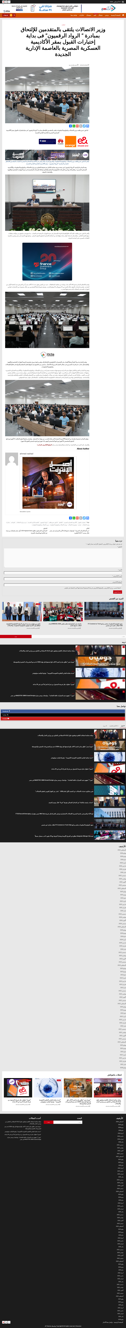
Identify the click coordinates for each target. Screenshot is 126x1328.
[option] (63, 651)
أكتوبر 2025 (122, 882)
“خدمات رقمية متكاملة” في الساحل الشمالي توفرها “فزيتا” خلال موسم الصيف (71, 802)
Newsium (78, 1326)
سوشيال (88, 15)
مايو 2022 (123, 1013)
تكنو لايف (13, 522)
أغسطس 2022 (122, 1003)
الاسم (120, 570)
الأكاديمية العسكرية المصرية (70, 522)
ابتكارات (81, 15)
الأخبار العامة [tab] (113, 726)
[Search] (14, 15)
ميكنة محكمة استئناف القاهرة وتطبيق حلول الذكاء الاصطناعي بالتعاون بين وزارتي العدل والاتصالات (65, 735)
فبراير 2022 (122, 1023)
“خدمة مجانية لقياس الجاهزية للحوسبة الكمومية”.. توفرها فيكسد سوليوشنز (53, 662)
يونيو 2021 (123, 1048)
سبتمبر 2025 (122, 885)
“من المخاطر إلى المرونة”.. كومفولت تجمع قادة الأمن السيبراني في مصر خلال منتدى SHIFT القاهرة (69, 530)
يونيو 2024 (123, 933)
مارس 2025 (122, 904)
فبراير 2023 (122, 984)
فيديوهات (5, 15)
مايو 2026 (123, 859)
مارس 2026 (122, 866)
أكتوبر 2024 (122, 920)
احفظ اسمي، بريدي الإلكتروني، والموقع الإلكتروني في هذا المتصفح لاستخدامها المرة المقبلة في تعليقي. (92, 588)
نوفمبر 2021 (122, 1032)
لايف (95, 15)
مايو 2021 (123, 1051)
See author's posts (25, 511)
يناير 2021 (123, 1064)
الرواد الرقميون (43, 522)
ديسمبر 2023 (122, 952)
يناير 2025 (123, 910)
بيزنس (107, 15)
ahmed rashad (84, 65)
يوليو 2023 (123, 968)
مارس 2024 (122, 942)
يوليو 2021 (123, 1045)
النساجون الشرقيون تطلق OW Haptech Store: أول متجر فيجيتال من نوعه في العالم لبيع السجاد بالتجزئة (26, 530)
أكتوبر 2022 (122, 997)
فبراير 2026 (122, 869)
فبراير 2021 (122, 1061)
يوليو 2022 (123, 1007)
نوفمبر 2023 (122, 955)
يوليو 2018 (123, 1067)
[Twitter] (6, 2)
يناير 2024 (123, 949)
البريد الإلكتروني (117, 576)
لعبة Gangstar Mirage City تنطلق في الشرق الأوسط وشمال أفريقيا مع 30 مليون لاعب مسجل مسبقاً (64, 836)
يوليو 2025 (123, 891)
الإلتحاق (61, 522)
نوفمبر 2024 (122, 917)
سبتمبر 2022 (122, 1000)
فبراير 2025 (122, 907)
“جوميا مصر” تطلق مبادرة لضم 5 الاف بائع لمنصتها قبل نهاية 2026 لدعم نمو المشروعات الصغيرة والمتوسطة (44, 651)
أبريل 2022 (123, 1016)
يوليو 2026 (123, 853)
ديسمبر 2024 (122, 914)
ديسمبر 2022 (122, 991)
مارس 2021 (122, 1058)
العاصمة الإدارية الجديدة (33, 522)
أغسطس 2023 (122, 965)
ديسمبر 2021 (122, 1029)
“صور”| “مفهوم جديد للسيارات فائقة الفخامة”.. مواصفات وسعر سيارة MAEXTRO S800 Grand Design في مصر (43, 684)
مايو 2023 (123, 974)
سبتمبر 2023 (122, 962)
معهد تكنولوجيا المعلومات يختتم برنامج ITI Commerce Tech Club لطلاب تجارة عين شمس (67, 825)
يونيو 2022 (123, 1010)
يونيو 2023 (123, 971)
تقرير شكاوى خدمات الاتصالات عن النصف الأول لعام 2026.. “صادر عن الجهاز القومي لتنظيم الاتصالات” (46, 695)
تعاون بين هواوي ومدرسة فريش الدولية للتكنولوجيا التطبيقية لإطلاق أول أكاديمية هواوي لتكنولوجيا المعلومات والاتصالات (23, 624)
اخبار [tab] (122, 726)
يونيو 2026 (123, 856)
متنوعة (73, 682)
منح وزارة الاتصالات (72, 524)
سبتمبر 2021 (122, 1039)
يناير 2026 (123, 872)
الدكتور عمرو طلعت (53, 522)
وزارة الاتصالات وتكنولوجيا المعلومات (58, 524)
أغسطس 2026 (122, 850)
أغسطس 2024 (122, 926)
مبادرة (79, 524)
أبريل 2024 (123, 939)
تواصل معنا (74, 15)
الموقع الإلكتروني (117, 582)
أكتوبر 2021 (122, 1035)
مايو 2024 (123, 936)
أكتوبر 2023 (122, 958)
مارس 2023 (122, 981)
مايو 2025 (123, 898)
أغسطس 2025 (122, 888)
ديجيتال (100, 15)
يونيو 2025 (123, 894)
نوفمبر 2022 (122, 994)
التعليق (119, 547)
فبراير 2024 (122, 946)
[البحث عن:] (67, 1122)
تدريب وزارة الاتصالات (21, 522)
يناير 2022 (123, 1026)
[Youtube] (3, 2)
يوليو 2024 (123, 930)
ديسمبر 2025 (122, 875)
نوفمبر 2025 (122, 879)
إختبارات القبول (81, 522)
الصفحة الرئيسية (115, 15)
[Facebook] (9, 2)
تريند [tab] (104, 726)
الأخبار (104, 1322)
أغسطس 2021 (122, 1042)
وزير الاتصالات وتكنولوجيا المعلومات (40, 524)
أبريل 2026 (123, 863)
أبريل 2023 (123, 978)
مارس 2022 (122, 1019)
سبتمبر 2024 (122, 923)
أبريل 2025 (123, 901)
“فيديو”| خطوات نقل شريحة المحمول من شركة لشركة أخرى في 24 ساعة (54, 673)
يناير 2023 (123, 987)
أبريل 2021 (123, 1055)
